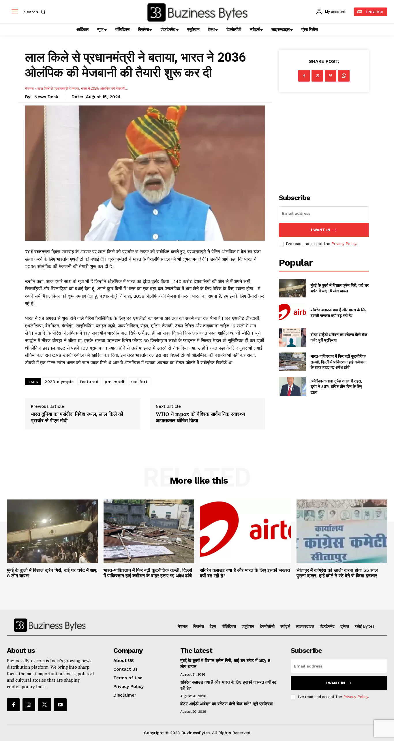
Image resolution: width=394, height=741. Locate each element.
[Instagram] (28, 704)
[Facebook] (304, 76)
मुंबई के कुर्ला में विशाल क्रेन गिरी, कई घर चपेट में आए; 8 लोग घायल (340, 288)
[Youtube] (60, 704)
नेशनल (29, 88)
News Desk (46, 96)
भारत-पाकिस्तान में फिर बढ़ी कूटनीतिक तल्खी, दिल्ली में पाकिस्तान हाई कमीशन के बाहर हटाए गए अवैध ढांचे (338, 361)
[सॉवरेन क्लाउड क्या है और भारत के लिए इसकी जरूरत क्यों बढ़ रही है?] (292, 312)
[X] (317, 76)
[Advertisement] (324, 140)
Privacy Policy (343, 244)
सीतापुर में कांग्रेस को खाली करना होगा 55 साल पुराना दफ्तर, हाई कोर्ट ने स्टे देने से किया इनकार (337, 572)
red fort (139, 381)
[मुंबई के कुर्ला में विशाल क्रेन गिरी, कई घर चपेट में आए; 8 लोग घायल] (292, 288)
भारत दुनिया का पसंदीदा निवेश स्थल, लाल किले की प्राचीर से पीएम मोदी (77, 417)
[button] (36, 12)
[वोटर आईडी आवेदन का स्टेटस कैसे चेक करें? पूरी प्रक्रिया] (292, 337)
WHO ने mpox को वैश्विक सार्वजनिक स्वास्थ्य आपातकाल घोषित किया (200, 417)
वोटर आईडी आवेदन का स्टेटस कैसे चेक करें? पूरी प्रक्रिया (339, 337)
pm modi (114, 381)
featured (89, 381)
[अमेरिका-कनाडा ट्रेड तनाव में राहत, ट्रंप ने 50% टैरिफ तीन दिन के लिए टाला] (292, 386)
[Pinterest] (330, 76)
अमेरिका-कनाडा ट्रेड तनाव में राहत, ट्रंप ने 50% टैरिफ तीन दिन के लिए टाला (336, 386)
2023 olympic (59, 381)
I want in (320, 230)
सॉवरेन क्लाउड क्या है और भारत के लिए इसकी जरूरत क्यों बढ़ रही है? (338, 312)
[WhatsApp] (344, 76)
